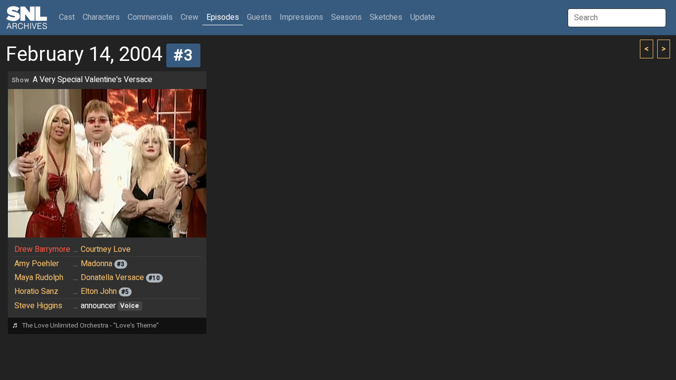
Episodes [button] (222, 17)
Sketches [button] (386, 17)
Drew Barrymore (42, 249)
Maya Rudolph (38, 278)
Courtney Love (106, 249)
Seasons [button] (346, 17)
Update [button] (422, 17)
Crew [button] (189, 17)
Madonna (96, 264)
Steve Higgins (38, 306)
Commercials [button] (150, 17)
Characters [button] (101, 17)
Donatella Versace (112, 278)
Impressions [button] (301, 17)
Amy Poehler (36, 264)
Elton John (99, 291)
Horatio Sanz (36, 291)
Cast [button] (69, 17)
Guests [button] (259, 17)
